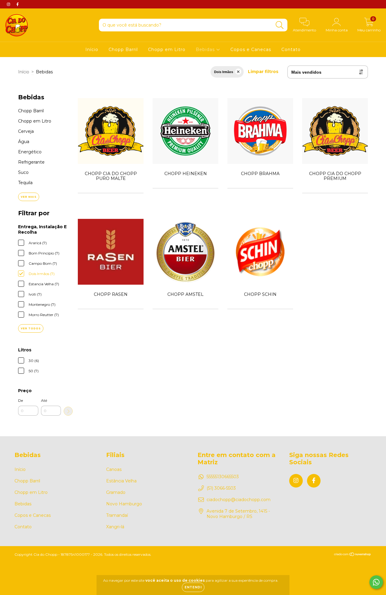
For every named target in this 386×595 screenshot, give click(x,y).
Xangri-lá (115, 526)
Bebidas (206, 49)
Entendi (193, 587)
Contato (291, 49)
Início (91, 49)
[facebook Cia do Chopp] (17, 4)
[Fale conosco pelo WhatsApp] (376, 582)
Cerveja (26, 131)
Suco (23, 172)
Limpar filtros (263, 71)
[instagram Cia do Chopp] (9, 4)
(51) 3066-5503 (221, 488)
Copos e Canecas (250, 49)
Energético (30, 152)
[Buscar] (280, 25)
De (20, 400)
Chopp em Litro (166, 49)
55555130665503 (223, 476)
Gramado (115, 492)
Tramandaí (117, 515)
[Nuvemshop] (353, 554)
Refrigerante (31, 162)
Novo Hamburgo (124, 504)
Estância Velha (121, 481)
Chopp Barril (123, 49)
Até (44, 400)
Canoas (114, 469)
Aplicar (68, 411)
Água (23, 141)
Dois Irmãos (223, 72)
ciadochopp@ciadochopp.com (239, 499)
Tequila (25, 182)
